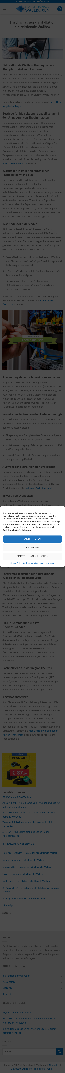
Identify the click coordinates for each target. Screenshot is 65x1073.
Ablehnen (32, 547)
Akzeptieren (32, 539)
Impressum (50, 563)
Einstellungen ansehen (32, 556)
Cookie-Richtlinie (17, 563)
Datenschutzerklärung (35, 563)
